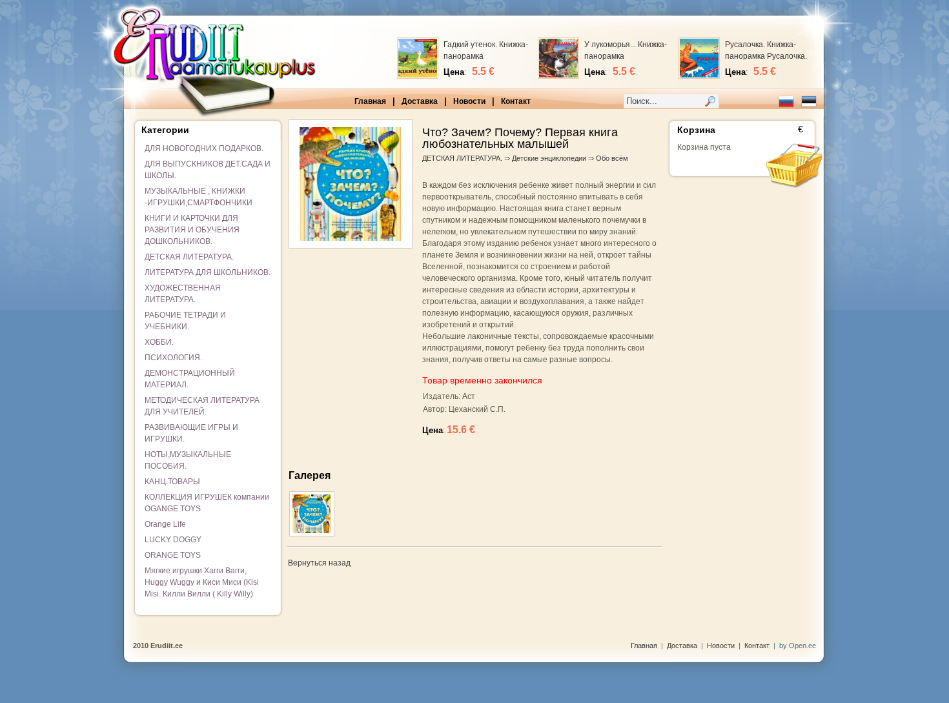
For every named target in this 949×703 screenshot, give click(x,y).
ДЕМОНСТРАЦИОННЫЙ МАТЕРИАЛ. (190, 379)
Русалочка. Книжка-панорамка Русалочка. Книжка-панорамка (766, 56)
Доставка (420, 101)
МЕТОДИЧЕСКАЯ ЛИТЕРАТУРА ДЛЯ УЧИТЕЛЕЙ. (202, 406)
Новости (469, 101)
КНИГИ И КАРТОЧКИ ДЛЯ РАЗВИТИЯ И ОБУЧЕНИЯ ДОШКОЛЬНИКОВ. (192, 230)
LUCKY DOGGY (173, 539)
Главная (370, 101)
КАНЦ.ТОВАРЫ (172, 481)
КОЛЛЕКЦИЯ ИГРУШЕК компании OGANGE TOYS (207, 503)
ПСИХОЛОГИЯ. (173, 357)
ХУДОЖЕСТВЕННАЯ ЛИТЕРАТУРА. (183, 293)
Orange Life (165, 524)
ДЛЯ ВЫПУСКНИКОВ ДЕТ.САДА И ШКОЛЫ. (207, 169)
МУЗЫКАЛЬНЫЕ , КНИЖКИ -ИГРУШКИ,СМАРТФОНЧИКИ (198, 197)
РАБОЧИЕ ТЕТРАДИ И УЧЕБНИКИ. (185, 321)
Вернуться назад (319, 562)
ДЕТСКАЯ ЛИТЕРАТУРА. (189, 256)
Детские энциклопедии (549, 158)
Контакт (516, 101)
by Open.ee (797, 645)
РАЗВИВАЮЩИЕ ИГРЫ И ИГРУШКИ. (191, 433)
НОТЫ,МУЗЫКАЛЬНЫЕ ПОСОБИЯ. (188, 460)
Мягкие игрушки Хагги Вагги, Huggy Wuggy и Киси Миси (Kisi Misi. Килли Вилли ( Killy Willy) (202, 582)
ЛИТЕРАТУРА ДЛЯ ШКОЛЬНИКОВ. (207, 272)
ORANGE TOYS (173, 555)
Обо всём (612, 158)
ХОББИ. (159, 342)
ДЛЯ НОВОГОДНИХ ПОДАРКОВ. (204, 148)
